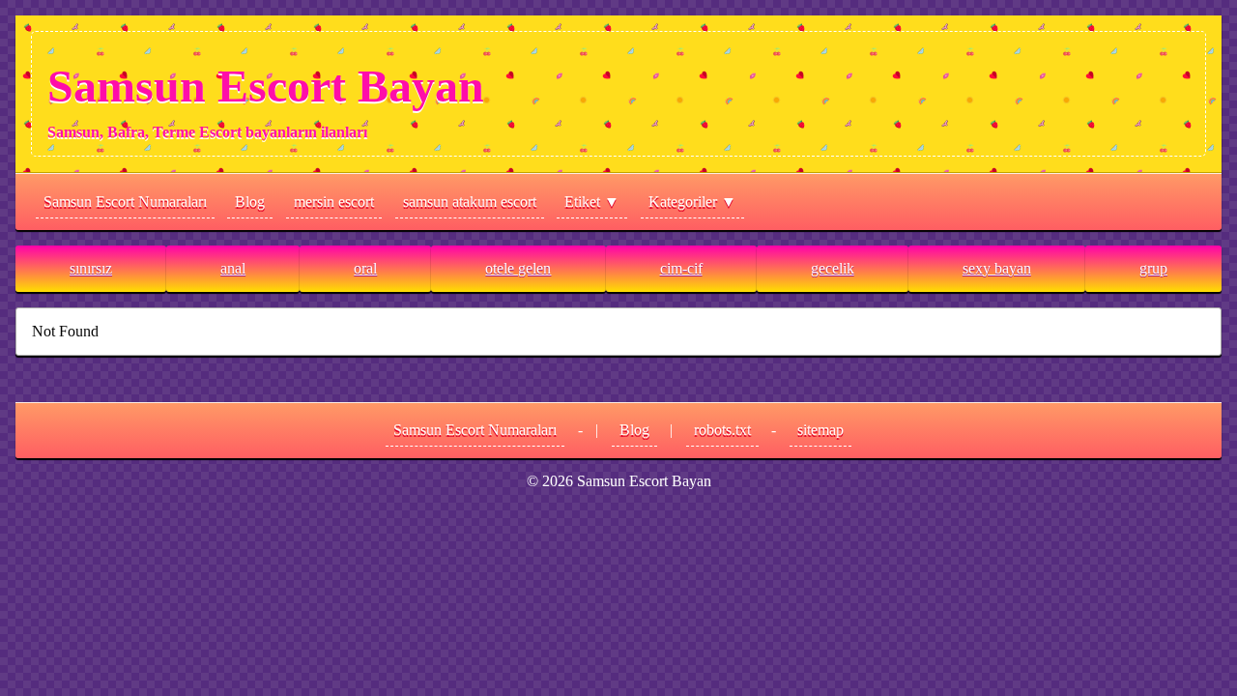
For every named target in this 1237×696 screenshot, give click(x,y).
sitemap (820, 429)
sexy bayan (997, 268)
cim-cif (681, 268)
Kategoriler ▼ (692, 201)
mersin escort (334, 201)
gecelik (832, 268)
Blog (250, 201)
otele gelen (518, 268)
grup (1153, 268)
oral (365, 268)
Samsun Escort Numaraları (125, 201)
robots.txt (722, 429)
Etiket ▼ (591, 201)
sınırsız (91, 268)
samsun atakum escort (469, 201)
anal (232, 268)
